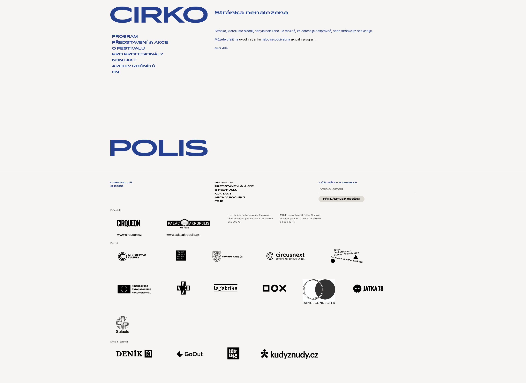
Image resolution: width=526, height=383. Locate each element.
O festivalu (128, 48)
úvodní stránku (250, 39)
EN (115, 72)
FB (217, 201)
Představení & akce (140, 42)
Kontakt (124, 60)
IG (221, 201)
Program (125, 36)
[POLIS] (158, 148)
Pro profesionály (138, 54)
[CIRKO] (158, 15)
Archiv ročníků (133, 66)
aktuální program (303, 39)
